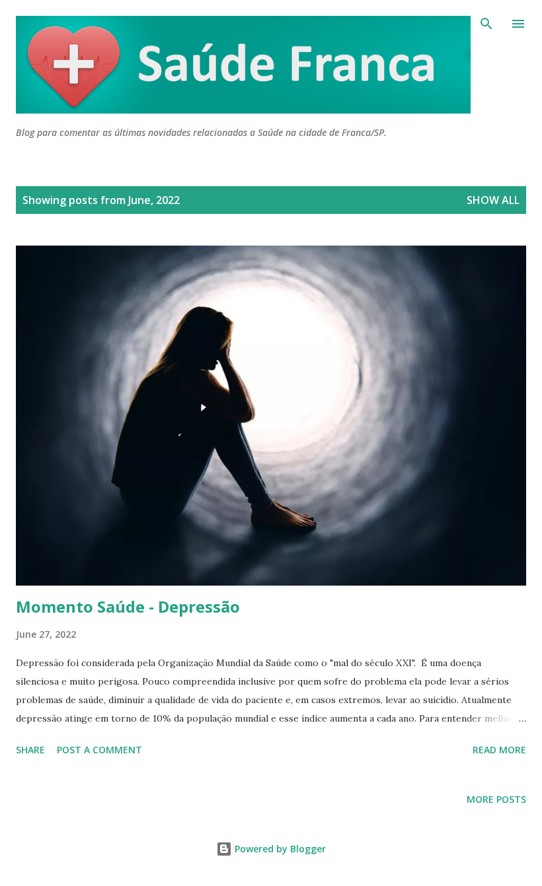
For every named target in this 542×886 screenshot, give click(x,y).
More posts (496, 799)
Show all (493, 200)
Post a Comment (99, 749)
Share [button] (30, 749)
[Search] (486, 24)
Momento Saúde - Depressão (128, 606)
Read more (499, 749)
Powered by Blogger (279, 848)
